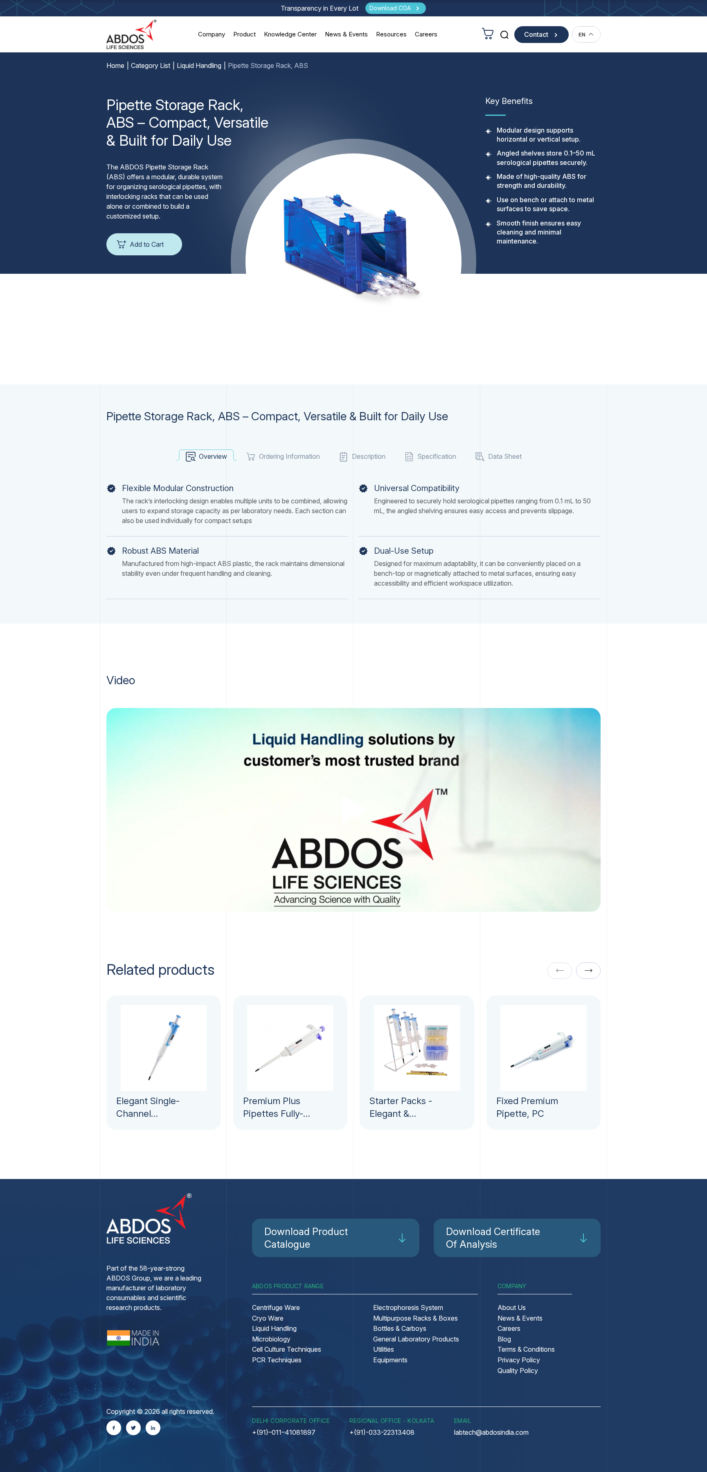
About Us (512, 1307)
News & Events (346, 34)
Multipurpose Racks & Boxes (415, 1318)
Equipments (390, 1360)
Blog (504, 1339)
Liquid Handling (199, 65)
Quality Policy (518, 1370)
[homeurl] (131, 34)
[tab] (206, 456)
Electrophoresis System (408, 1307)
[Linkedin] (153, 1427)
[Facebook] (113, 1427)
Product (244, 34)
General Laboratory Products (416, 1339)
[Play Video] (353, 809)
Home (115, 65)
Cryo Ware (268, 1318)
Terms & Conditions (526, 1349)
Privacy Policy (519, 1360)
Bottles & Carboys (399, 1328)
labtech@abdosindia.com (491, 1432)
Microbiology (271, 1339)
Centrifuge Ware (276, 1307)
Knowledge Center (290, 34)
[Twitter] (133, 1427)
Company (211, 34)
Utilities (383, 1349)
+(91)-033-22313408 (381, 1432)
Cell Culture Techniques (286, 1349)
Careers (426, 34)
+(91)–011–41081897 (283, 1432)
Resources (391, 34)
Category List (150, 65)
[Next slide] (588, 971)
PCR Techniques (277, 1360)
